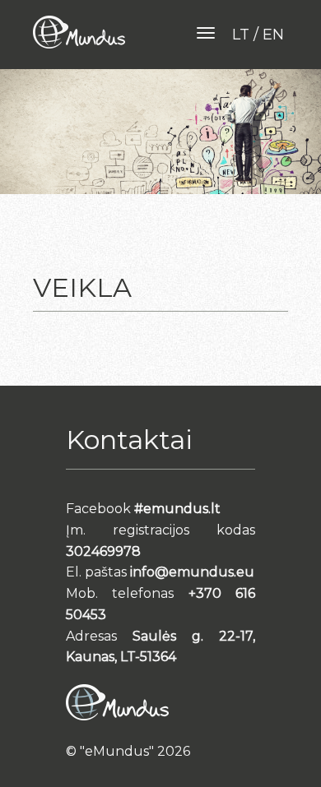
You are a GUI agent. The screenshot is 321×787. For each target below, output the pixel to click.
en (273, 34)
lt (240, 34)
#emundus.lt (177, 508)
